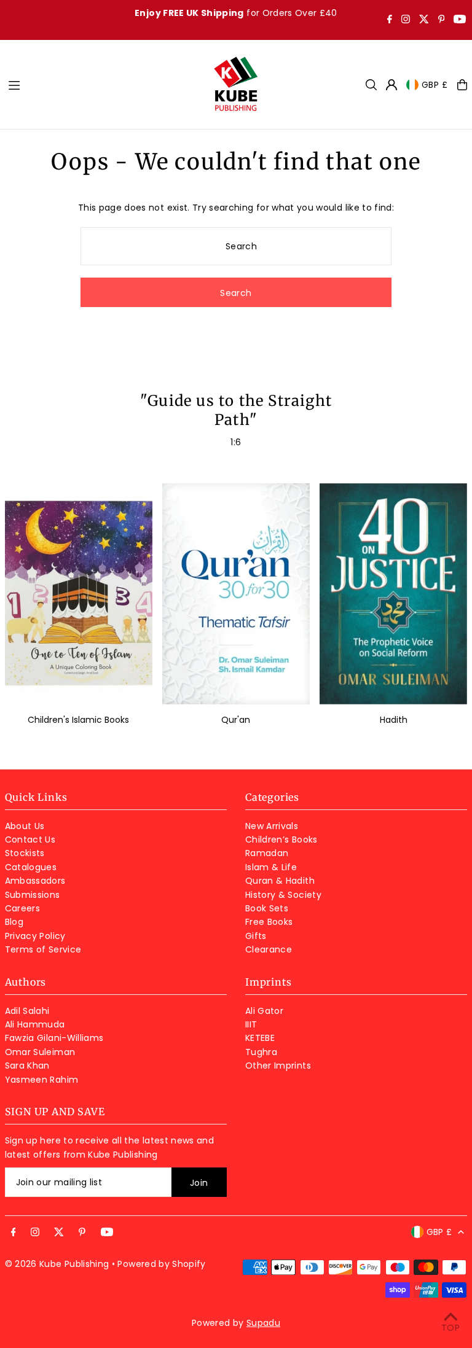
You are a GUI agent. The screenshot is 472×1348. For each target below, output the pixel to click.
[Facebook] (389, 20)
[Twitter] (424, 20)
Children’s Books (281, 839)
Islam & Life (271, 867)
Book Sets (266, 908)
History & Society (283, 895)
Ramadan (266, 853)
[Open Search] (371, 84)
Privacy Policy (35, 936)
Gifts (256, 936)
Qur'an (235, 720)
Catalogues (31, 867)
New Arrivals (271, 826)
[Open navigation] (104, 84)
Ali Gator (264, 1011)
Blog (14, 922)
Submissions (32, 895)
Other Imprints (278, 1065)
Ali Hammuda (35, 1024)
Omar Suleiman (40, 1052)
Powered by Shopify (161, 1264)
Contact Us (30, 839)
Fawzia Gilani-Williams (54, 1038)
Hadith (393, 720)
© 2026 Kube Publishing (57, 1264)
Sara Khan (27, 1065)
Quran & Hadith (280, 881)
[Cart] (462, 84)
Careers (22, 908)
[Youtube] (460, 20)
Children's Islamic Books (78, 720)
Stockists (25, 853)
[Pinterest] (441, 20)
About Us (25, 826)
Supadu (263, 1323)
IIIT (251, 1024)
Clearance (268, 949)
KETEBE (260, 1038)
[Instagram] (405, 20)
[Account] (391, 84)
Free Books (269, 922)
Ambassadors (35, 881)
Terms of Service (43, 949)
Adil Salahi (27, 1011)
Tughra (261, 1052)
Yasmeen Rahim (42, 1079)
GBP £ (435, 85)
